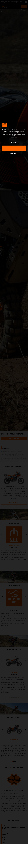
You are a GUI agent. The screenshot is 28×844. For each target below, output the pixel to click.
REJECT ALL (14, 142)
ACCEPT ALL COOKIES (14, 148)
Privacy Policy (13, 137)
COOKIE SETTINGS (14, 153)
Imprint (16, 137)
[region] (14, 139)
